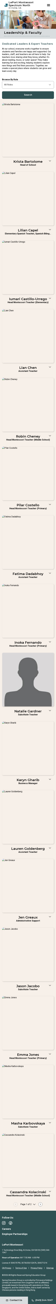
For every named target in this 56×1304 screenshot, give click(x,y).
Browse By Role (10, 79)
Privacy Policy (36, 1268)
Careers (6, 1228)
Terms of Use (21, 1268)
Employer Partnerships (14, 1234)
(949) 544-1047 (44, 1300)
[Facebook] (10, 1223)
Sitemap (50, 1268)
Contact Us (16, 1300)
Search (28, 95)
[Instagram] (3, 1223)
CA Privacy (6, 1268)
